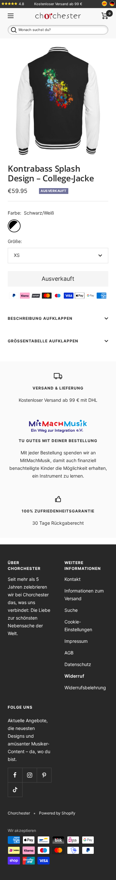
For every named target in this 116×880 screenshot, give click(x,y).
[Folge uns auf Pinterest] (44, 775)
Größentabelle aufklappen (43, 341)
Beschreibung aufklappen (40, 318)
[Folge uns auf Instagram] (29, 775)
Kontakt (72, 579)
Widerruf (74, 676)
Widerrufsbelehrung (85, 687)
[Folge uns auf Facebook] (15, 775)
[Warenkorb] (105, 16)
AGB (68, 652)
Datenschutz (77, 664)
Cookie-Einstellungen (78, 625)
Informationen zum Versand (84, 594)
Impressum (76, 641)
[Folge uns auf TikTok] (15, 789)
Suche (71, 610)
